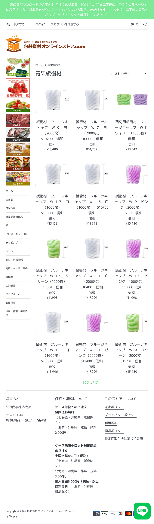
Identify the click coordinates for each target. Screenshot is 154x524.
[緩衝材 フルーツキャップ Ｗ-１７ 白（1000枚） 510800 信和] (52, 174)
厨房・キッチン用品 (17, 268)
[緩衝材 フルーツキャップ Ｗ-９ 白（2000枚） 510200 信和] (52, 100)
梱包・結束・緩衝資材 (17, 313)
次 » (98, 382)
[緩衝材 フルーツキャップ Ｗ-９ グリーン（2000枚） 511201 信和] (131, 322)
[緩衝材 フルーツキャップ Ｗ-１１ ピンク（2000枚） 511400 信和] (92, 322)
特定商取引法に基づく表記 (124, 438)
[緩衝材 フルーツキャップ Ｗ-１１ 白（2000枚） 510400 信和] (92, 248)
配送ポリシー (114, 430)
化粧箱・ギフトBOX (16, 234)
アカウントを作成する (65, 24)
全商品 (9, 199)
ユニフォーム (13, 294)
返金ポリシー (114, 406)
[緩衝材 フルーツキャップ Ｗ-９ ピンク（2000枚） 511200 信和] (131, 174)
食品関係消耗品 (14, 216)
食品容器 (10, 208)
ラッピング (12, 242)
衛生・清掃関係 (14, 259)
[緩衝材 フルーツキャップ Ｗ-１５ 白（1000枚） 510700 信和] (92, 174)
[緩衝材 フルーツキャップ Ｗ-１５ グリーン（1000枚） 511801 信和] (52, 248)
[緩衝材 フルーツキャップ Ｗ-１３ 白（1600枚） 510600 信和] (52, 322)
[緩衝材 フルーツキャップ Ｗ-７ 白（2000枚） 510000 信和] (92, 100)
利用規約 (111, 422)
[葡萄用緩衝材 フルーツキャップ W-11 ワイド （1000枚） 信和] (131, 100)
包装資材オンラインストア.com (45, 511)
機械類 (9, 277)
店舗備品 (10, 285)
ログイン (41, 24)
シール (9, 251)
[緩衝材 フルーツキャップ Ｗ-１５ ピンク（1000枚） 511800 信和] (131, 248)
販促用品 (10, 302)
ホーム (9, 191)
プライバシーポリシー (121, 414)
